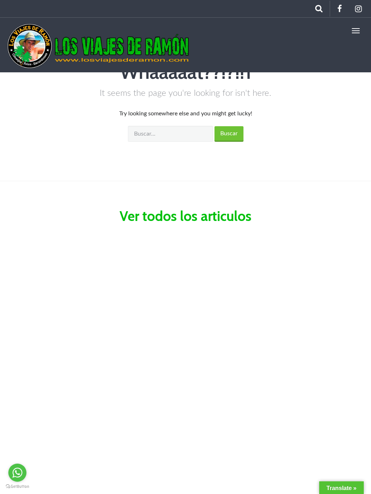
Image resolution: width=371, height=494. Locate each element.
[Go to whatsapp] (17, 473)
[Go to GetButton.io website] (17, 486)
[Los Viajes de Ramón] (98, 31)
